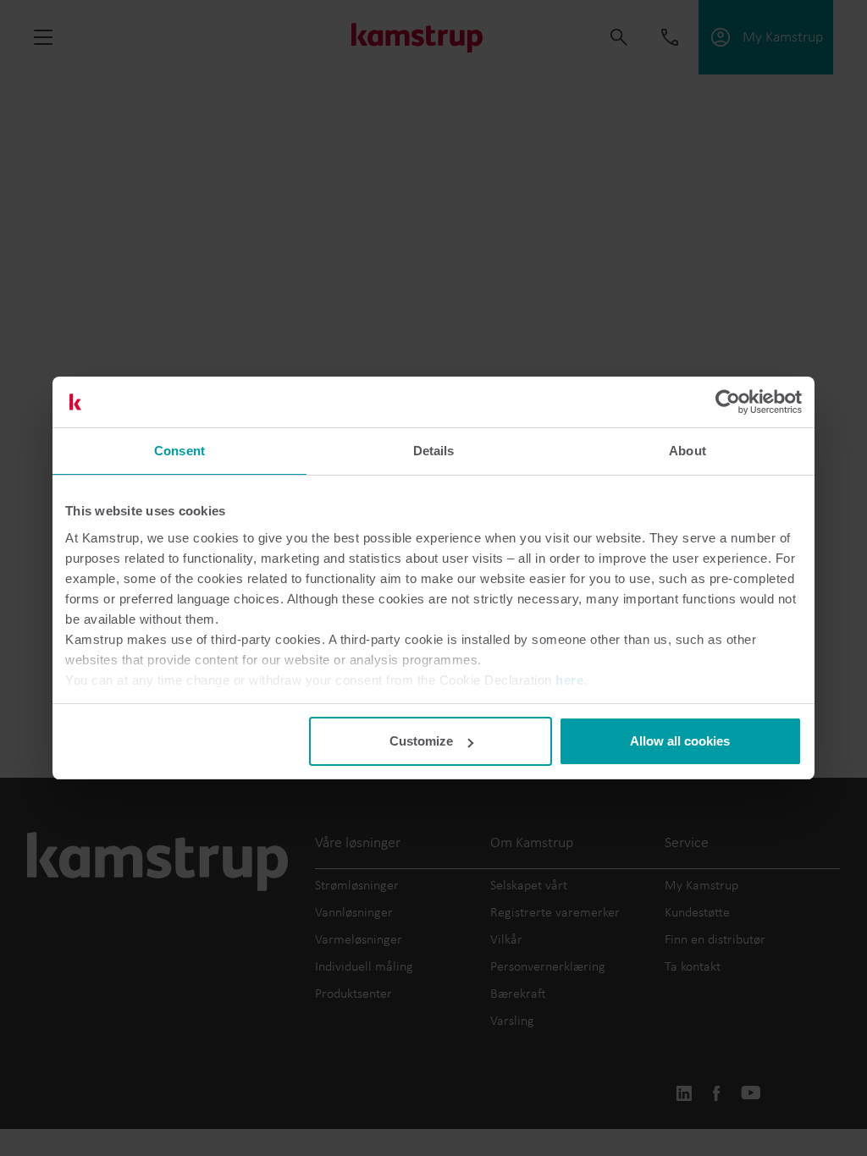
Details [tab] (434, 450)
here (569, 680)
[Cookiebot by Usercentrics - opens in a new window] (728, 402)
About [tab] (687, 450)
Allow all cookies (680, 741)
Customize (421, 741)
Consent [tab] (179, 450)
